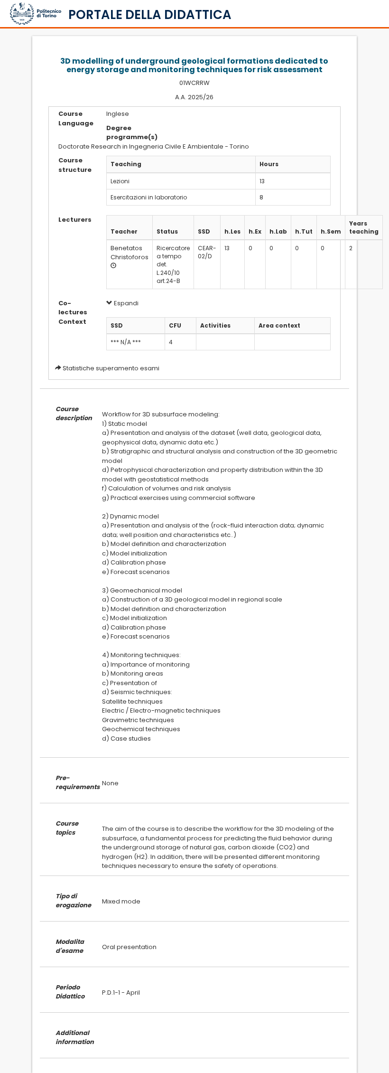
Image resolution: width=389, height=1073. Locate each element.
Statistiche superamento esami (111, 368)
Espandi (125, 303)
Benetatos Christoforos (129, 253)
